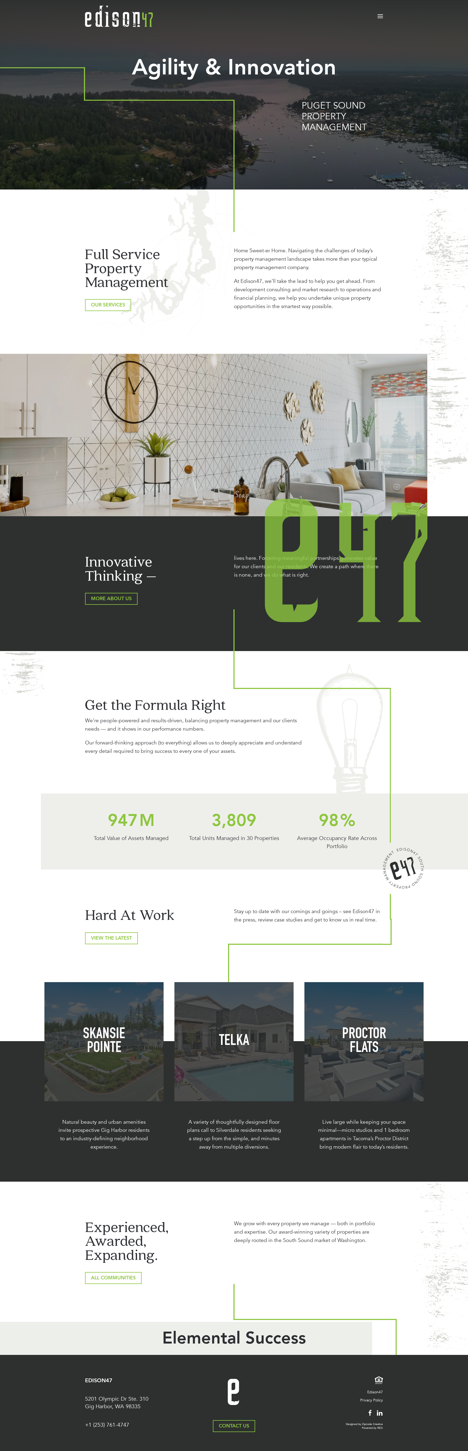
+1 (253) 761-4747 (107, 1425)
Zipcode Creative (372, 1424)
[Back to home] (119, 16)
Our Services (108, 305)
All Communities (113, 1277)
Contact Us (234, 1426)
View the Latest (111, 938)
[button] (380, 16)
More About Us (111, 598)
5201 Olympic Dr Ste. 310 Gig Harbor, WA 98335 (116, 1402)
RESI (380, 1428)
